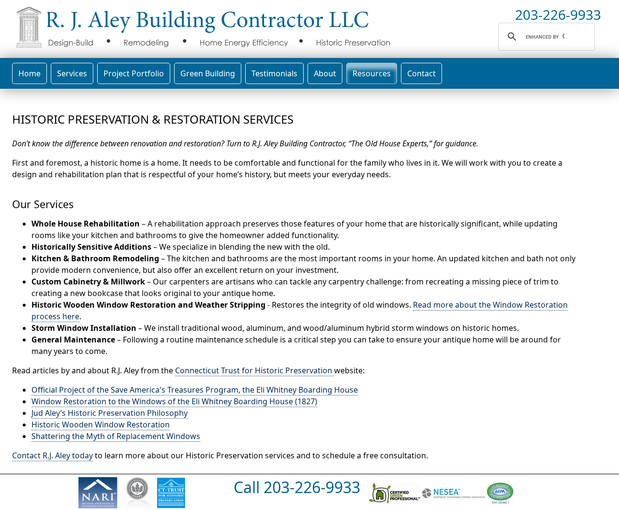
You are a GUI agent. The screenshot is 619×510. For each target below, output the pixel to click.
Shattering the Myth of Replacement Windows (115, 436)
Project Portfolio (133, 73)
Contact (421, 73)
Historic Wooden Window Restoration (100, 424)
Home (29, 73)
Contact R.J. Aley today (52, 455)
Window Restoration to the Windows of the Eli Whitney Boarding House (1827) (174, 401)
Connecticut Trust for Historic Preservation (254, 370)
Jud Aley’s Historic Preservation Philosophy (109, 413)
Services (72, 73)
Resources (372, 73)
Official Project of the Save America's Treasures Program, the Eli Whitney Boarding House (194, 389)
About (325, 73)
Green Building (207, 73)
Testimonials (274, 73)
